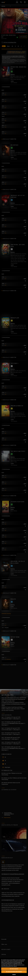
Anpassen (14, 974)
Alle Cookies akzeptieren (14, 968)
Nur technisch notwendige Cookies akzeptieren (14, 971)
